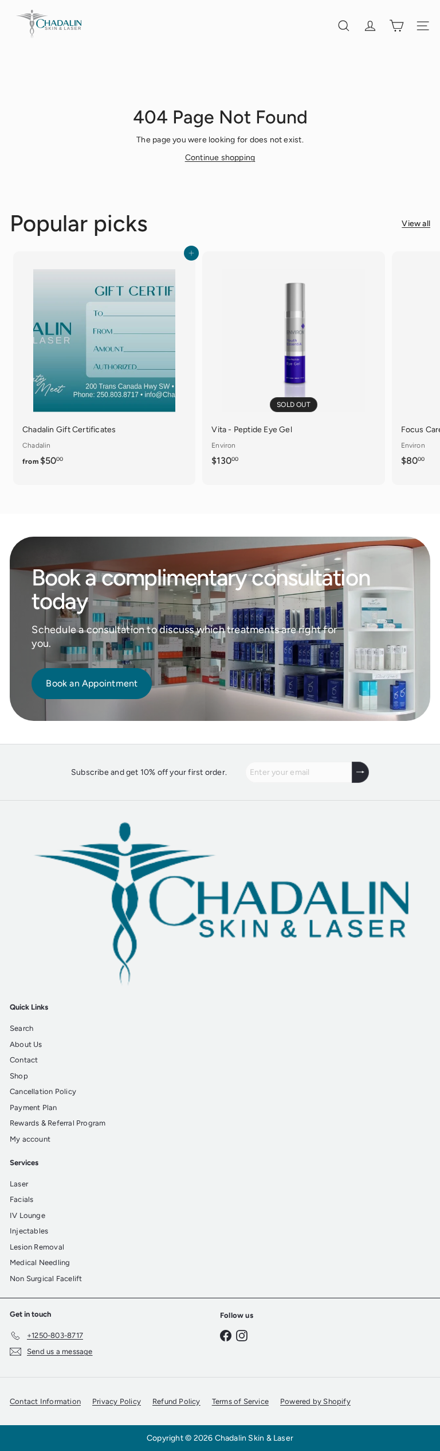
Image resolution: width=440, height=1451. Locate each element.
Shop (19, 1076)
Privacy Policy (116, 1401)
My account (30, 1139)
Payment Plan (33, 1107)
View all (416, 223)
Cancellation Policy (43, 1091)
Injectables (29, 1231)
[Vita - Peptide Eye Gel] (293, 361)
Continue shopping (220, 157)
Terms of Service (240, 1401)
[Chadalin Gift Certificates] (104, 362)
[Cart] (396, 25)
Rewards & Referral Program (57, 1123)
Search (21, 1028)
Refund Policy (176, 1401)
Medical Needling (40, 1262)
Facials (21, 1199)
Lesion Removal (37, 1247)
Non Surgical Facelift (46, 1278)
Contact (24, 1060)
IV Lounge (27, 1215)
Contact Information (45, 1401)
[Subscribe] (360, 772)
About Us (26, 1044)
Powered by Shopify (315, 1401)
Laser (19, 1184)
